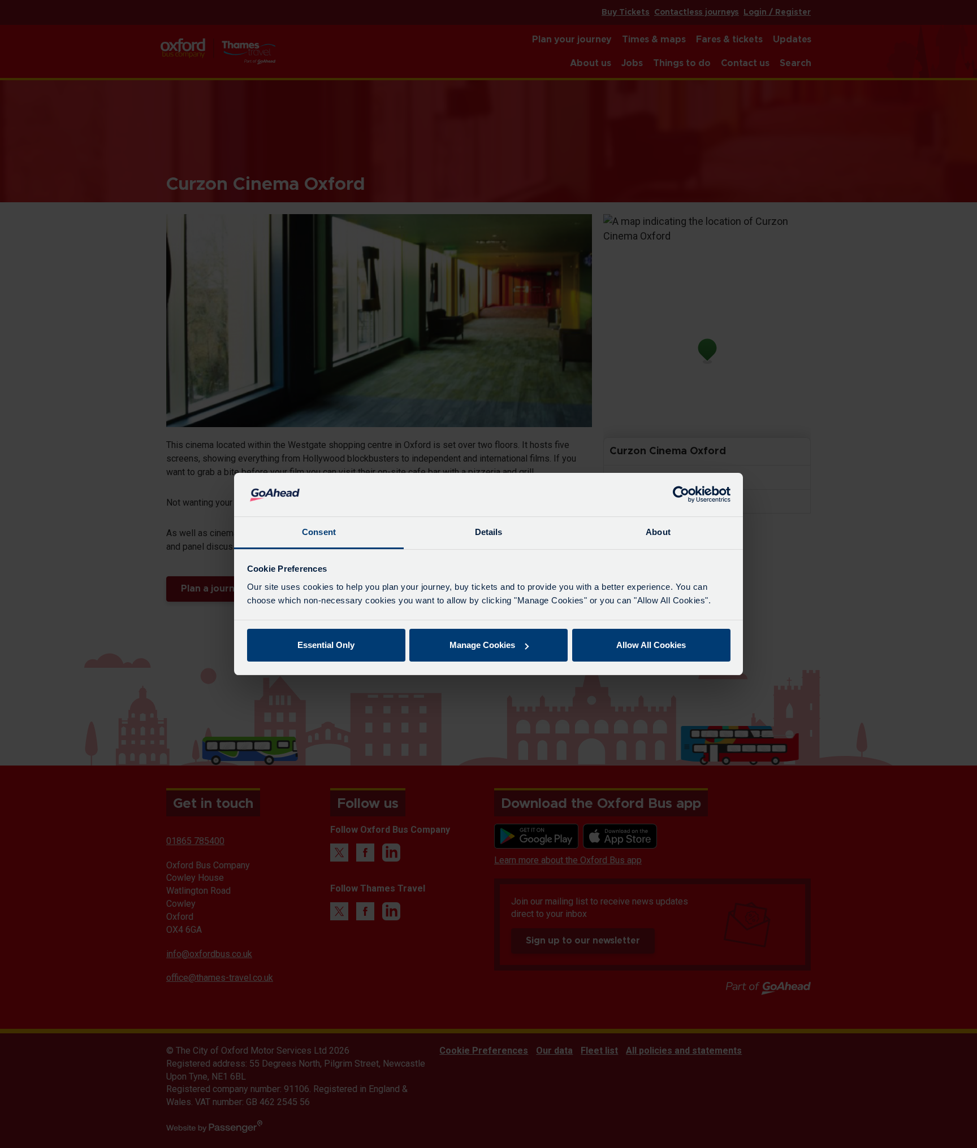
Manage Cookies (482, 645)
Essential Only (326, 645)
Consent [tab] (319, 532)
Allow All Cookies (651, 645)
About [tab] (658, 532)
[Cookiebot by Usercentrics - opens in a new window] (681, 494)
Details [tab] (489, 532)
